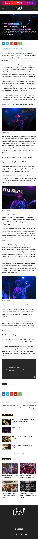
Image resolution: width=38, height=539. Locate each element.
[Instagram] (16, 534)
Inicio (2, 12)
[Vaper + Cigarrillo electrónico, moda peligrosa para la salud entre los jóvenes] (6, 447)
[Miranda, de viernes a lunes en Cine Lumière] (10, 468)
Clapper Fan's (8, 12)
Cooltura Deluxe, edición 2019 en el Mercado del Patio (9, 495)
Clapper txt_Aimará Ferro (13, 384)
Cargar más (18, 453)
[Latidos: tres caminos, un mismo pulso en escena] (28, 468)
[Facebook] (12, 534)
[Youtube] (26, 534)
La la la (16, 23)
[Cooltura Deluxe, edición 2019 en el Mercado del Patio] (10, 486)
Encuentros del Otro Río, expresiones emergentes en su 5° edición (27, 407)
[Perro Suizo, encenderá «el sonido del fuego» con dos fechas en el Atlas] (6, 422)
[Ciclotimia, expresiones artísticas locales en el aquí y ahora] (28, 486)
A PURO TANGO (16, 428)
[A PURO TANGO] (6, 430)
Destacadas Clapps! (6, 473)
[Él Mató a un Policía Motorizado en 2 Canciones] (6, 439)
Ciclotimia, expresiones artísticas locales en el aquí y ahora (28, 495)
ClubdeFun (11, 23)
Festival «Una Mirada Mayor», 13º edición (10, 406)
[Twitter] (21, 534)
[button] (35, 8)
